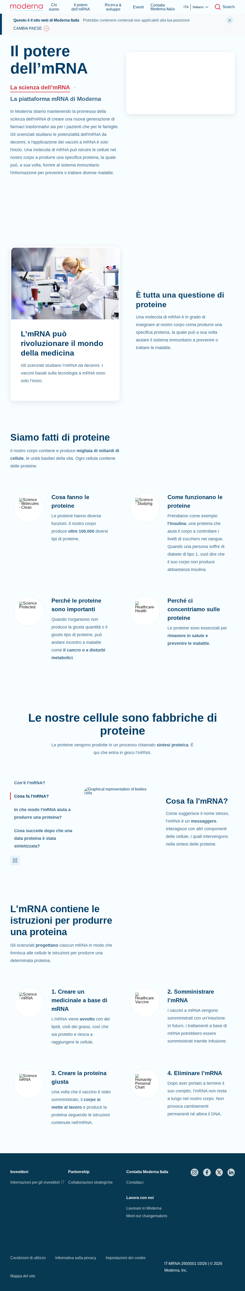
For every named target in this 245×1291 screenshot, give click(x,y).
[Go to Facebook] (207, 1172)
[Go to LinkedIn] (231, 1172)
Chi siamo (54, 7)
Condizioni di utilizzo (28, 1258)
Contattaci (135, 1182)
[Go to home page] (27, 6)
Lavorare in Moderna (143, 1208)
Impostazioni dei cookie (126, 1258)
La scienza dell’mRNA (40, 87)
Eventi (138, 7)
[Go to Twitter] (219, 1172)
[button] (15, 860)
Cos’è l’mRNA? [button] (29, 782)
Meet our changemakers (146, 1216)
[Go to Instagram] (194, 1172)
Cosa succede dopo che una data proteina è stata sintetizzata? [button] (43, 838)
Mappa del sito (22, 1276)
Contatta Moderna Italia (162, 7)
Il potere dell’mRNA (80, 7)
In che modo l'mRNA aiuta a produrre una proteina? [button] (42, 813)
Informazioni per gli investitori (35, 1182)
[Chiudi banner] (230, 20)
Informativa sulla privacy (75, 1258)
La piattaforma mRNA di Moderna (55, 99)
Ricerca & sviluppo (113, 7)
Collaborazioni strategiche (90, 1182)
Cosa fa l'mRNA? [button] (31, 796)
